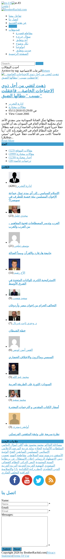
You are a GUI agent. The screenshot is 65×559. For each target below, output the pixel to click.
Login (4, 6)
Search (39, 63)
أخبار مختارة (20, 157)
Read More (7, 140)
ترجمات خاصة (20, 160)
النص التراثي (27, 462)
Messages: (7, 514)
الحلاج (38, 448)
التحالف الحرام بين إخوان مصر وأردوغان (32, 305)
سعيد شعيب (19, 298)
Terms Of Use (21, 555)
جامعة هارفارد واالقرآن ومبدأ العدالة (30, 253)
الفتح (12, 451)
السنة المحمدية (44, 462)
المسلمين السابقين (27, 451)
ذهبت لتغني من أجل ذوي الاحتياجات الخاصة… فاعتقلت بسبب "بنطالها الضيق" (27, 90)
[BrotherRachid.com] (14, 9)
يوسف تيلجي (21, 245)
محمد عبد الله (20, 376)
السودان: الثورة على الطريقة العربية (30, 384)
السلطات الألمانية (53, 448)
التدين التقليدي (51, 469)
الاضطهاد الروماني (45, 458)
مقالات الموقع (20, 150)
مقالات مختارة (17, 107)
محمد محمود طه (34, 444)
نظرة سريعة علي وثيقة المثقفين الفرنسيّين (34, 434)
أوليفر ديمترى (20, 426)
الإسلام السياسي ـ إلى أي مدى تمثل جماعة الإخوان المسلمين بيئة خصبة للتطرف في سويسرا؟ (34, 197)
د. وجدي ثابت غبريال (24, 323)
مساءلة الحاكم (53, 444)
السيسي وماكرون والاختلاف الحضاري (31, 357)
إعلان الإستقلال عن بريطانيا (17, 458)
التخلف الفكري (10, 472)
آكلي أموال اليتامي (12, 444)
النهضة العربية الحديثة (31, 465)
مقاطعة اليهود (18, 455)
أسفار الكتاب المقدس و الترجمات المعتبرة (34, 407)
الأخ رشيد (19, 272)
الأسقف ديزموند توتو (51, 455)
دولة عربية (28, 448)
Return (46, 70)
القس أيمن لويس (22, 349)
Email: (5, 507)
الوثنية (5, 451)
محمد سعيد (19, 399)
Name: (5, 500)
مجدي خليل (20, 215)
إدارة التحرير (16, 103)
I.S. (16, 469)
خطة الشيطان (17, 330)
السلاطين (32, 455)
